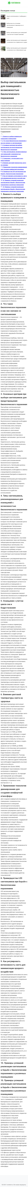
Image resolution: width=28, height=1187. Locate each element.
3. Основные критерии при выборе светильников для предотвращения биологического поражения (11, 147)
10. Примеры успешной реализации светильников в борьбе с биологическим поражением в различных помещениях (13, 183)
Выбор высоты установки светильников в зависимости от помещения (15, 25)
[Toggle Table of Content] (2, 134)
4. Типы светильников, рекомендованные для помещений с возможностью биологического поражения (14, 154)
